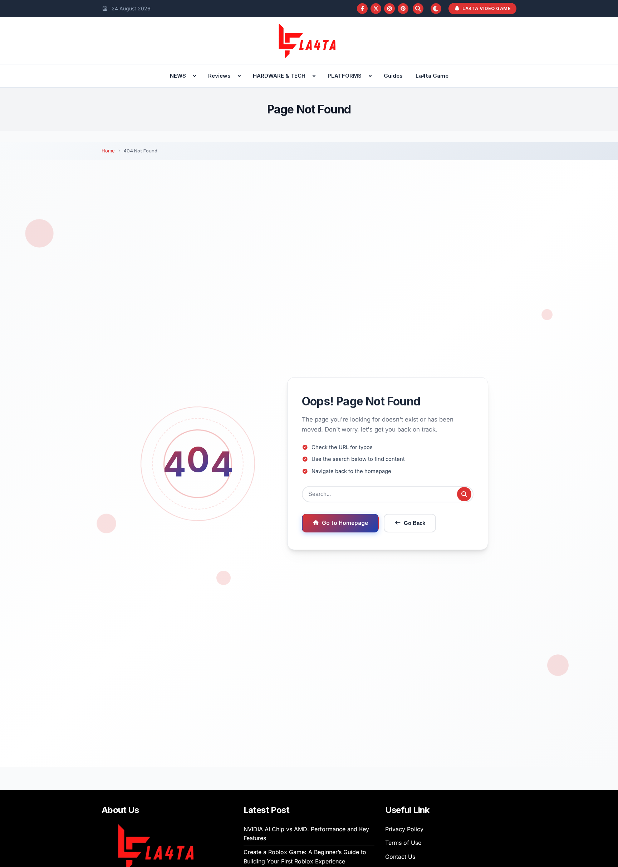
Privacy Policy (404, 829)
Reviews (219, 75)
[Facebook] (362, 8)
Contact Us (400, 856)
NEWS (178, 75)
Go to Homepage (345, 523)
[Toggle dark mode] (436, 8)
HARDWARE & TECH (279, 75)
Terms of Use (403, 842)
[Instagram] (389, 8)
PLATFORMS (345, 75)
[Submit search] (464, 494)
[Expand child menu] (194, 75)
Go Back (414, 523)
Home (108, 151)
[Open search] (418, 8)
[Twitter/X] (376, 8)
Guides (393, 75)
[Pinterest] (403, 8)
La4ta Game (432, 75)
